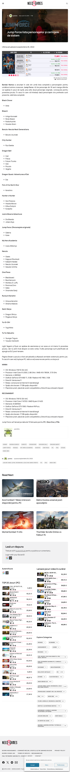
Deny (46, 765)
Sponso (41, 642)
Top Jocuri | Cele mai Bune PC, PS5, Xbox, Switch (52, 657)
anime (5, 444)
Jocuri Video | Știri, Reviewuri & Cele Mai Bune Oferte (20, 462)
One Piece (46, 447)
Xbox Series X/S (44, 681)
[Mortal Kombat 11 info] (18, 520)
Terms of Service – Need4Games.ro (55, 769)
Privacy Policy (43, 769)
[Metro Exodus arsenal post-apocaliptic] (52, 488)
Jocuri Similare (44, 716)
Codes (56, 647)
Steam (63, 447)
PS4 (57, 447)
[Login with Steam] (10, 557)
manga (15, 447)
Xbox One (6, 451)
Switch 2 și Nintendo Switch (49, 706)
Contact (38, 756)
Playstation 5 (56, 677)
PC (52, 447)
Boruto (24, 444)
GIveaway (42, 667)
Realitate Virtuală (45, 672)
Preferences (60, 765)
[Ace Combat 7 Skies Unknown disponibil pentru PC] (18, 488)
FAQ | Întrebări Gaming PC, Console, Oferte (52, 662)
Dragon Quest (54, 444)
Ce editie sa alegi (45, 720)
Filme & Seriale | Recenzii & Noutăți (51, 701)
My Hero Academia (26, 447)
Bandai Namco (14, 444)
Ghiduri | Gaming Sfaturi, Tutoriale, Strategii (52, 725)
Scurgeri (53, 642)
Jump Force (6, 447)
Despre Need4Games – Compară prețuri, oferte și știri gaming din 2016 (27, 750)
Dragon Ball (43, 444)
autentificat (20, 551)
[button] (3, 3)
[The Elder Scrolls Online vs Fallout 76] (52, 520)
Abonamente (43, 647)
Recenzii (42, 652)
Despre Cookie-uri (34, 769)
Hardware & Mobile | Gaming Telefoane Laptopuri (52, 711)
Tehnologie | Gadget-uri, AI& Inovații (51, 691)
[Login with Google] (7, 557)
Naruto (37, 447)
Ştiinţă (41, 677)
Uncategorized (57, 667)
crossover (32, 444)
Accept (32, 765)
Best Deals (60, 716)
